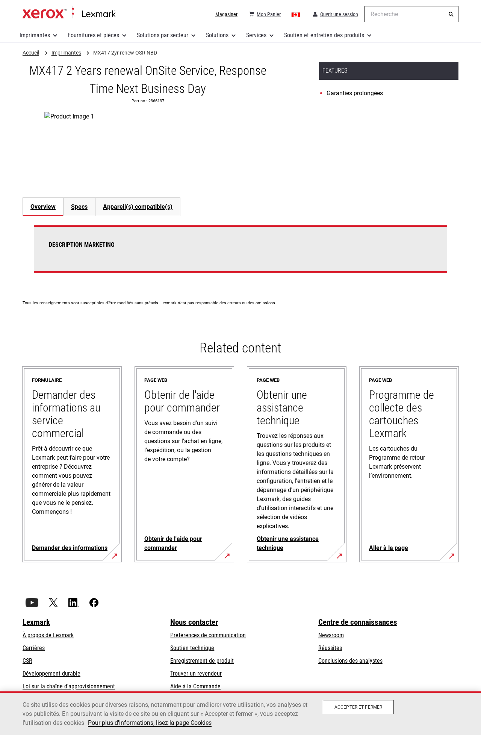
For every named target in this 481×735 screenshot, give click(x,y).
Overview (43, 206)
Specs (79, 206)
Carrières (34, 647)
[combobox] (411, 14)
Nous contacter (194, 622)
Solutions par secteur (162, 35)
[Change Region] (296, 14)
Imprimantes (35, 35)
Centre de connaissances (357, 622)
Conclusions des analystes (350, 660)
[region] (240, 713)
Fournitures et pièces (93, 35)
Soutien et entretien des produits (324, 35)
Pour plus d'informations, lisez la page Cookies (150, 722)
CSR (27, 660)
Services (256, 35)
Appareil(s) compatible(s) (137, 206)
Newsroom (331, 635)
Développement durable (51, 673)
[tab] (43, 206)
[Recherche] (450, 14)
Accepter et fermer (358, 707)
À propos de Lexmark (48, 635)
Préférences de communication (208, 635)
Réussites (330, 647)
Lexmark (36, 622)
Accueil (69, 12)
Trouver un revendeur (196, 673)
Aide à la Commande (195, 686)
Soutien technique (192, 647)
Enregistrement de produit (202, 660)
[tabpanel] (240, 253)
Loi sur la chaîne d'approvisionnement (69, 686)
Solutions (217, 35)
